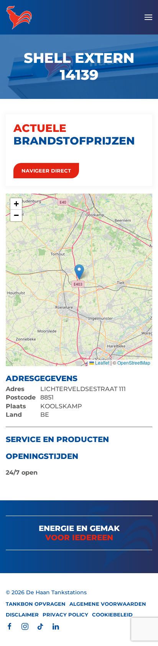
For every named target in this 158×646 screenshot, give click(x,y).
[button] (148, 17)
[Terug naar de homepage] (19, 17)
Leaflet (101, 362)
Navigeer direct (46, 171)
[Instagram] (25, 626)
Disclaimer (22, 614)
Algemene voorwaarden (107, 604)
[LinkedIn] (55, 626)
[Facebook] (9, 626)
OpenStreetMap (133, 362)
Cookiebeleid (112, 614)
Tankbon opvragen (36, 604)
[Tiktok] (40, 626)
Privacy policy (65, 614)
